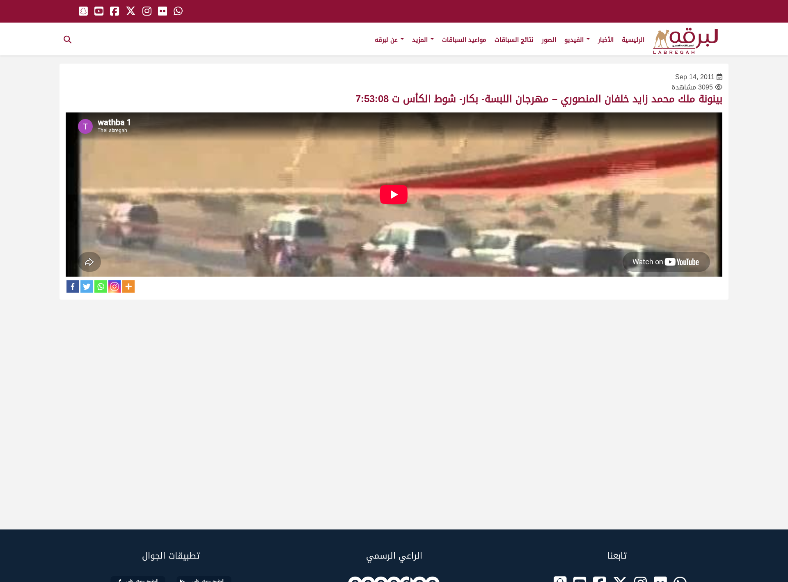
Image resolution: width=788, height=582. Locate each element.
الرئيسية (633, 40)
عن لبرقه (387, 40)
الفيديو (575, 40)
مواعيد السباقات (464, 40)
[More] (128, 286)
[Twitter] (86, 286)
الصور (549, 40)
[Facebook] (72, 286)
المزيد (421, 40)
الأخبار (606, 40)
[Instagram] (114, 286)
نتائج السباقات (514, 40)
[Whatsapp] (100, 286)
